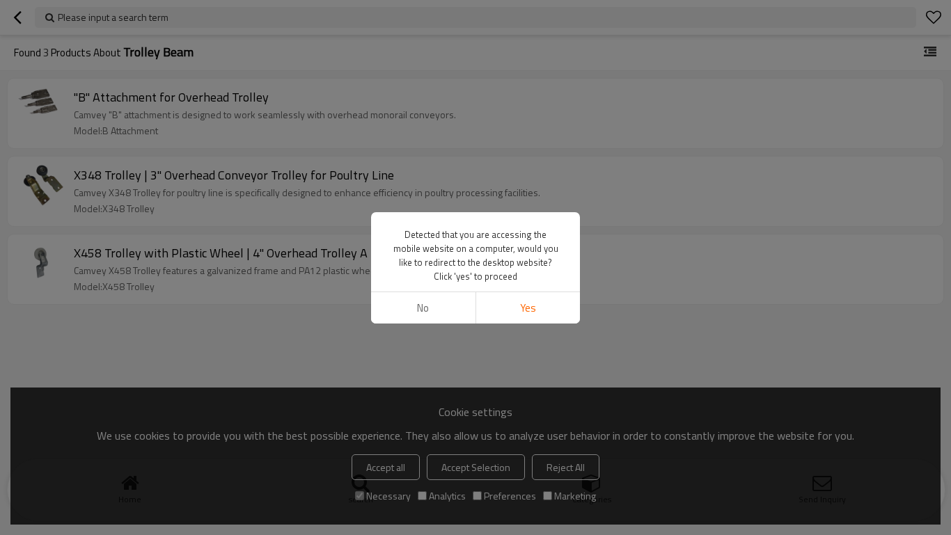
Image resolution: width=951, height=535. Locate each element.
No (423, 308)
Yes (528, 308)
